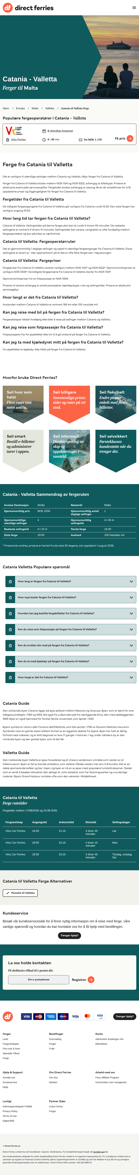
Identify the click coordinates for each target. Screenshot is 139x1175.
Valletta (49, 108)
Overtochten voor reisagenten (111, 1082)
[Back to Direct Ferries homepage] (28, 8)
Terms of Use (10, 1116)
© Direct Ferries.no (11, 1146)
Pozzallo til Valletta (23, 893)
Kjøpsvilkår (8, 1120)
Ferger (52, 1043)
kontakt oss (98, 1152)
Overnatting (55, 1039)
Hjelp (5, 1087)
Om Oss (53, 1077)
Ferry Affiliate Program (107, 1077)
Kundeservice (10, 1082)
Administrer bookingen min (109, 1039)
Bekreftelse (101, 1043)
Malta (35, 108)
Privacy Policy (10, 1111)
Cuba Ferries (56, 1106)
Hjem (6, 108)
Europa (20, 108)
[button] (70, 581)
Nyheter (53, 1082)
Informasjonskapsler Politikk (17, 1106)
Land (5, 1039)
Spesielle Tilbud (11, 1053)
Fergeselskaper (11, 1043)
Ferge (6, 1058)
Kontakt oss (9, 1077)
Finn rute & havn (11, 1048)
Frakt (51, 1048)
